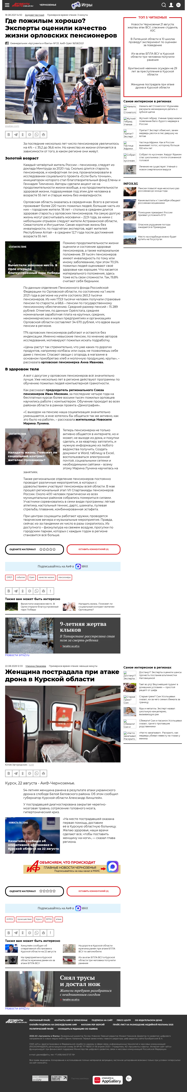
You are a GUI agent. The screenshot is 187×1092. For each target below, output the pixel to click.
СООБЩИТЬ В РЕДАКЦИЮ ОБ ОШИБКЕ (78, 1029)
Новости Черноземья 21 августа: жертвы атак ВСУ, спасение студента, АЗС (153, 27)
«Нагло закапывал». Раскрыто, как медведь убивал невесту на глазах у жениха (159, 735)
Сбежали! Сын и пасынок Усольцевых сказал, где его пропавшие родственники (160, 723)
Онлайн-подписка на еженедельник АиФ (53, 1025)
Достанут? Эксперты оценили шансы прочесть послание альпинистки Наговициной (160, 675)
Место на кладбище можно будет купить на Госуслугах (157, 238)
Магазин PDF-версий (92, 1025)
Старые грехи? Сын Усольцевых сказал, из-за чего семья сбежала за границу (159, 699)
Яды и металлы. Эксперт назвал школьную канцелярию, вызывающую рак (157, 711)
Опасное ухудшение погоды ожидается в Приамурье (154, 226)
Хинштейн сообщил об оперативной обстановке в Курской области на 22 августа (38, 948)
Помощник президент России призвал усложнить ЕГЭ (155, 213)
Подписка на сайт (102, 1020)
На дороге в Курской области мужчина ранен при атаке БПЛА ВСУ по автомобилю (97, 948)
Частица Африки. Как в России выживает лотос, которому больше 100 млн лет (159, 145)
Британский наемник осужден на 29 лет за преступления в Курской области (152, 71)
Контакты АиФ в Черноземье (70, 1020)
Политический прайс (41, 1029)
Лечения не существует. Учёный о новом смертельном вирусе (158, 168)
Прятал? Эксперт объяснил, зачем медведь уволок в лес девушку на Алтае (158, 133)
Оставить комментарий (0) (94, 549)
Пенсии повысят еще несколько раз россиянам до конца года (158, 189)
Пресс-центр (124, 1020)
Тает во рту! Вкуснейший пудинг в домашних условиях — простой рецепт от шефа (158, 687)
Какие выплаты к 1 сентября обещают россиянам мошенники (159, 201)
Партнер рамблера (80, 1078)
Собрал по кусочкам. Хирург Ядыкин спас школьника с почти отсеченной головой (160, 157)
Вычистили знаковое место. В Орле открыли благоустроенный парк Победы (39, 606)
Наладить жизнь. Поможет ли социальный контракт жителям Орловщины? (96, 606)
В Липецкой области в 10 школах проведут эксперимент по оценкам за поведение (153, 42)
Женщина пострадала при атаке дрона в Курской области (152, 86)
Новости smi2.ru (17, 655)
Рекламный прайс (39, 1020)
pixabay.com (12, 126)
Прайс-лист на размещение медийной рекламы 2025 (143, 1025)
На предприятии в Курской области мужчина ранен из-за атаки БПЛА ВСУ (38, 960)
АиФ (31, 764)
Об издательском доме (148, 1020)
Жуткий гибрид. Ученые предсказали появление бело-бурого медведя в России (160, 121)
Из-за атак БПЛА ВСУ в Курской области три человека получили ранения (153, 57)
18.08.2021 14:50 (13, 15)
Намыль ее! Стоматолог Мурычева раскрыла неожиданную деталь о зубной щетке (158, 109)
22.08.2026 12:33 (14, 666)
